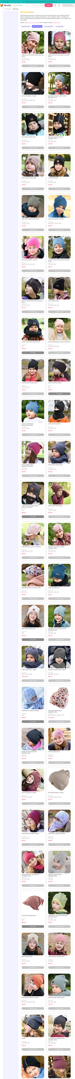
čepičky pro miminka (32, 22)
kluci (59, 22)
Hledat (49, 5)
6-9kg (23, 100)
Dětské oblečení (8, 8)
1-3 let (23, 59)
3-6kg (49, 715)
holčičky (55, 22)
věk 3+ (26, 59)
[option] (25, 26)
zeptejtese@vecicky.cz (43, 1)
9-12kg (25, 100)
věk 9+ (28, 59)
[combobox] (39, 5)
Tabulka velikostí (53, 1)
